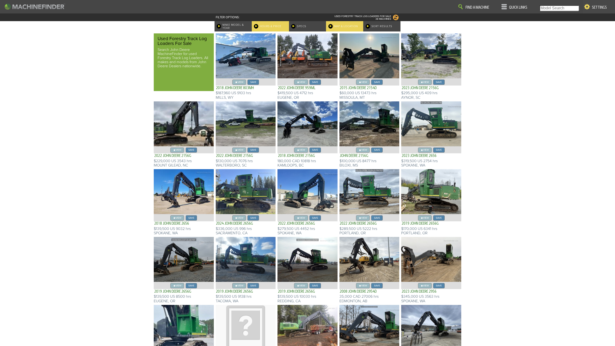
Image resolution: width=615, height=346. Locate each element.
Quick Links (518, 7)
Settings (599, 7)
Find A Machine (477, 7)
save (253, 82)
